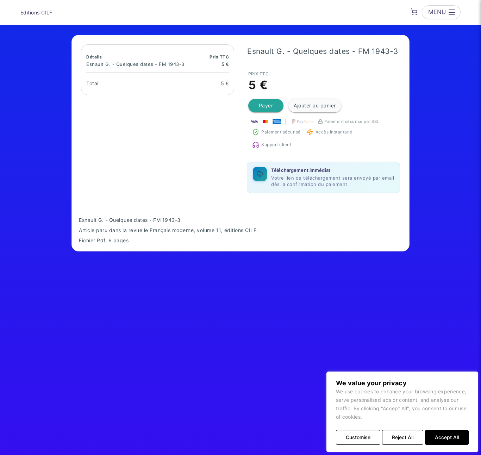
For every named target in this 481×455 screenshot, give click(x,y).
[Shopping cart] (414, 11)
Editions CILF (36, 12)
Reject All (402, 437)
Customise (358, 437)
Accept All (447, 437)
